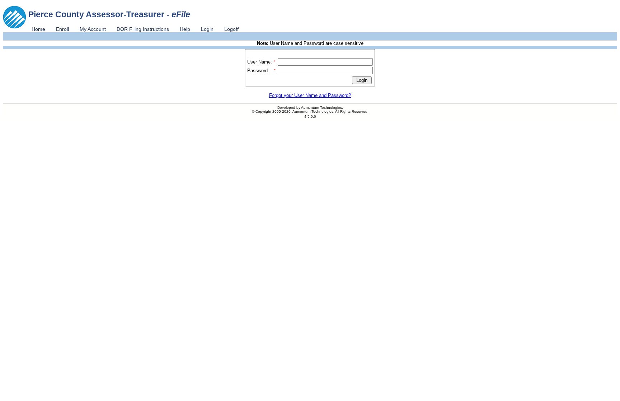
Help (185, 29)
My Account (93, 29)
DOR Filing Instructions (143, 29)
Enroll (62, 29)
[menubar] (135, 29)
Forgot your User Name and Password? (310, 95)
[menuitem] (38, 29)
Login (207, 29)
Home (38, 29)
